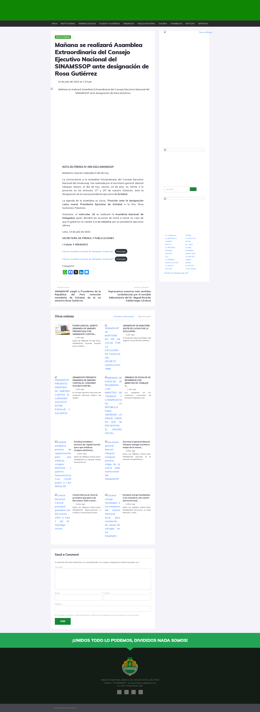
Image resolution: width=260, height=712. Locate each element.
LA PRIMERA (170, 260)
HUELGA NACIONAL (146, 23)
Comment (59, 567)
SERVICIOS (203, 23)
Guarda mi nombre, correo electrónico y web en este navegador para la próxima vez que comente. (98, 615)
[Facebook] (119, 692)
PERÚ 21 (168, 244)
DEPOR (188, 263)
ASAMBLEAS (176, 23)
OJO (166, 257)
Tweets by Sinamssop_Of (176, 273)
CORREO (168, 241)
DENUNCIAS (128, 23)
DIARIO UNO (190, 254)
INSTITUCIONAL (68, 23)
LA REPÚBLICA (171, 238)
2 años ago (82, 454)
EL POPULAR (190, 238)
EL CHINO (189, 244)
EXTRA (188, 241)
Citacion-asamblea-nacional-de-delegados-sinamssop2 (87, 259)
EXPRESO (169, 251)
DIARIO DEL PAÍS (171, 263)
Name (78, 593)
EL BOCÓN (190, 266)
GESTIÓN (168, 254)
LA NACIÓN (190, 257)
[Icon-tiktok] (141, 692)
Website (58, 604)
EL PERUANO (170, 247)
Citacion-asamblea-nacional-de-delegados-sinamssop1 (87, 251)
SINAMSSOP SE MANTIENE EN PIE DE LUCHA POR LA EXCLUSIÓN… (136, 328)
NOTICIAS (190, 23)
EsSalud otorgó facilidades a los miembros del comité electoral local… (136, 498)
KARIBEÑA (190, 251)
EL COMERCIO (170, 235)
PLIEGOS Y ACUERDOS (109, 23)
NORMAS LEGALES (87, 23)
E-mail (127, 593)
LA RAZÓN (169, 266)
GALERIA (163, 23)
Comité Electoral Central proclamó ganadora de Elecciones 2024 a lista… (85, 498)
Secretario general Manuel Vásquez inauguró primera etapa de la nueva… (136, 444)
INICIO (54, 23)
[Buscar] (193, 189)
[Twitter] (126, 692)
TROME (188, 235)
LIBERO (188, 260)
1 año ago (79, 337)
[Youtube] (133, 692)
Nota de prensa (63, 37)
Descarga (121, 251)
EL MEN (188, 247)
